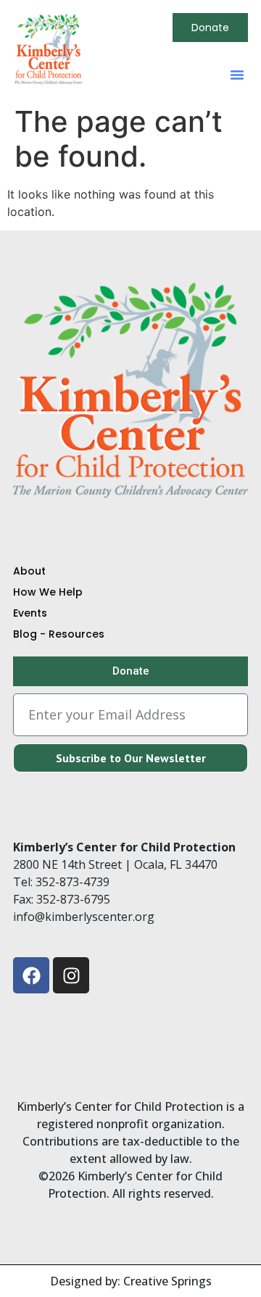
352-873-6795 (73, 899)
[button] (237, 75)
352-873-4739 (72, 882)
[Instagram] (71, 975)
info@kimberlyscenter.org (83, 917)
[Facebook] (31, 975)
